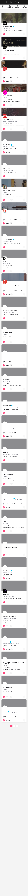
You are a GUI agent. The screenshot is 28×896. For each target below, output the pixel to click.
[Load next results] (26, 11)
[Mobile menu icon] (1, 2)
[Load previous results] (2, 11)
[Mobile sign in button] (26, 2)
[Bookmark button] (24, 34)
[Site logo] (12, 2)
